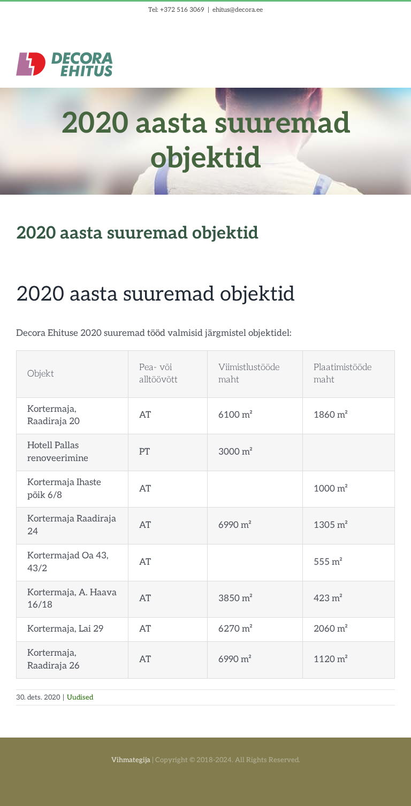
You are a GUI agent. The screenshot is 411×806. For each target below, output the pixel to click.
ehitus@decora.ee (237, 10)
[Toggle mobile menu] (390, 58)
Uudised (80, 697)
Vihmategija (130, 760)
